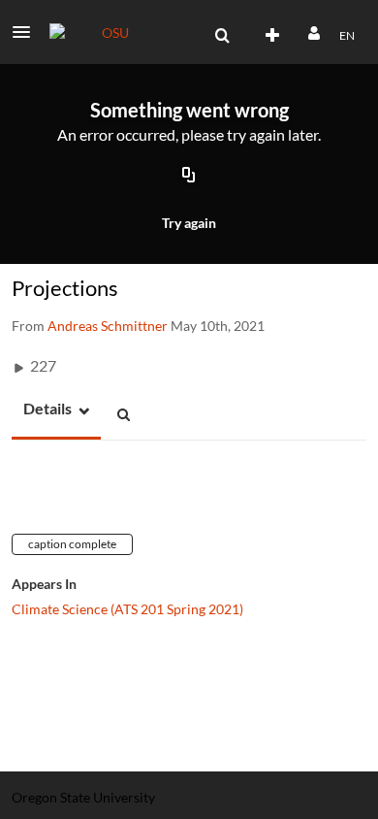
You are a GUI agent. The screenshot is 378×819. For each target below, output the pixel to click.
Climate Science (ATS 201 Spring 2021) (127, 609)
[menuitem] (222, 35)
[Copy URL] (189, 176)
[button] (27, 32)
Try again (189, 222)
